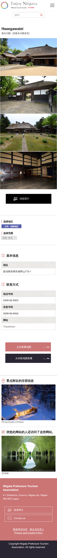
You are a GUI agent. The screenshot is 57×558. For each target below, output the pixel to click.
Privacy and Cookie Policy (28, 532)
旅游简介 (19, 510)
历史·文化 (7, 237)
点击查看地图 (24, 347)
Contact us (19, 518)
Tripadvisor (9, 326)
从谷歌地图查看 (23, 358)
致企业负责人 (37, 529)
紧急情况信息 (20, 529)
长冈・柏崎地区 (11, 226)
